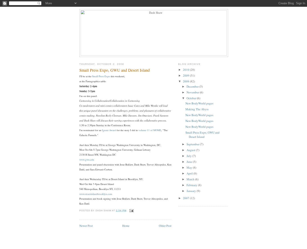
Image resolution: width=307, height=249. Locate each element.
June (190, 162)
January (192, 191)
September (193, 144)
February (192, 185)
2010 (186, 70)
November (193, 92)
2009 (186, 75)
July (189, 156)
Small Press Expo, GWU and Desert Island (202, 134)
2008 (186, 81)
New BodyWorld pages (199, 103)
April (190, 173)
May (190, 167)
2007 (186, 198)
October (192, 98)
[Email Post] (131, 210)
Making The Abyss (197, 109)
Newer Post (86, 226)
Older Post (165, 226)
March (191, 179)
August (191, 150)
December (193, 86)
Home (125, 226)
